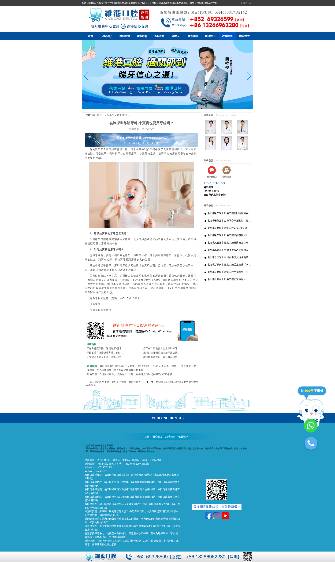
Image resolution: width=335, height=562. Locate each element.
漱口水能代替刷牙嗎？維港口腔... (161, 357)
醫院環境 (193, 36)
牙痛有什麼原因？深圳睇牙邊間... (105, 348)
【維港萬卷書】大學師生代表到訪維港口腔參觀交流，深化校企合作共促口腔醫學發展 (229, 250)
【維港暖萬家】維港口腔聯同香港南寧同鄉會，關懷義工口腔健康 (229, 213)
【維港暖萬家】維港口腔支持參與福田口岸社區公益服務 (229, 235)
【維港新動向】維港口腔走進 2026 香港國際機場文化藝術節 (229, 228)
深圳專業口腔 (186, 288)
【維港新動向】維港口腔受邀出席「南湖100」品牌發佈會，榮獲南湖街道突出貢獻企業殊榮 (229, 264)
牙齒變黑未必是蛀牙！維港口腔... (105, 357)
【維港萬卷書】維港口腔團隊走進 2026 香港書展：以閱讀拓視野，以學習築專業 (229, 242)
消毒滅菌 (159, 36)
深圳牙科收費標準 (100, 310)
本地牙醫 (125, 36)
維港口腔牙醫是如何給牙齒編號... (161, 352)
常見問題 (122, 115)
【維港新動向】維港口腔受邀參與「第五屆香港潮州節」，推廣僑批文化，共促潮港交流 (229, 272)
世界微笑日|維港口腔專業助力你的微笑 (177, 382)
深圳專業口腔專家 (100, 239)
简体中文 (247, 2)
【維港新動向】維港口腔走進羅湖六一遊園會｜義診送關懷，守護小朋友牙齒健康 (229, 279)
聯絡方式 (244, 36)
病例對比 (210, 36)
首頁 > (101, 115)
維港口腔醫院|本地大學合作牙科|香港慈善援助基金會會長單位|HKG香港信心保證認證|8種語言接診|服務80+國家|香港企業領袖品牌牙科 (149, 2)
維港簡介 (107, 36)
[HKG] (167, 108)
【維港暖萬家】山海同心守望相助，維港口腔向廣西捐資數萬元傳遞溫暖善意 (229, 220)
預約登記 (212, 177)
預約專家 (227, 177)
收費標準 (227, 36)
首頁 (90, 36)
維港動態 (142, 36)
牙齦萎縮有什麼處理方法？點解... (105, 352)
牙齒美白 (109, 115)
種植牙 (176, 36)
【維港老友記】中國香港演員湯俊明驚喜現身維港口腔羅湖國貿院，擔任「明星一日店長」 (229, 257)
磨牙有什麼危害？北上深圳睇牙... (161, 348)
